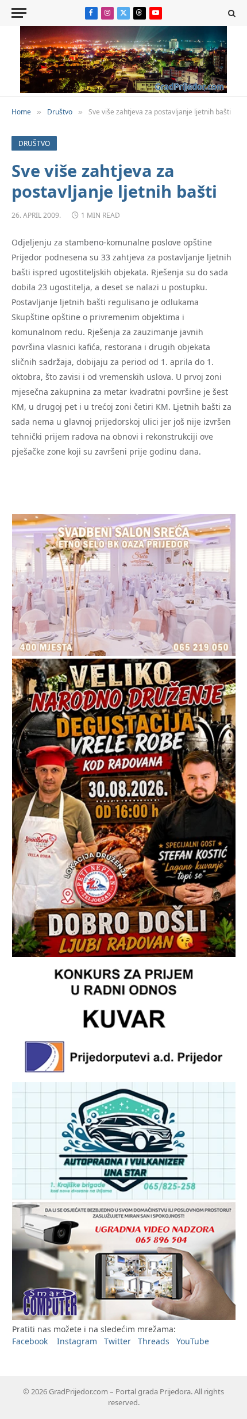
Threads (153, 1341)
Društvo (34, 143)
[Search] (231, 13)
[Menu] (18, 13)
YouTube (192, 1341)
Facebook (30, 1341)
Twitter (117, 1341)
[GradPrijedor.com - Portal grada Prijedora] (123, 89)
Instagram (77, 1341)
